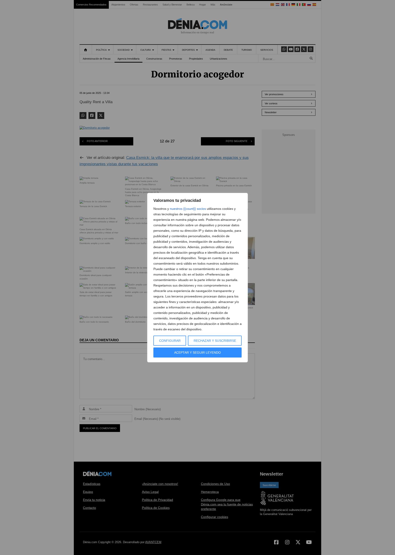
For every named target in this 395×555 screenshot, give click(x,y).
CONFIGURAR (170, 340)
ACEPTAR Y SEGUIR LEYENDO (197, 352)
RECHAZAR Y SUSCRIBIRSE (215, 340)
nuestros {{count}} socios (188, 208)
